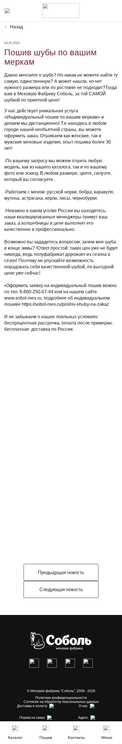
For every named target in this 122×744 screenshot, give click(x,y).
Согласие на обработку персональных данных (61, 702)
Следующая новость (61, 589)
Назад (16, 26)
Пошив (45, 737)
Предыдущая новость (61, 572)
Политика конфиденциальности (61, 698)
